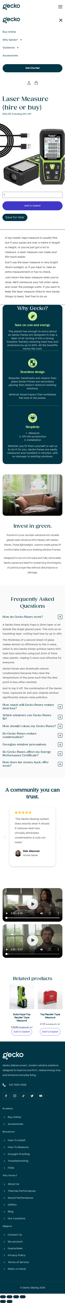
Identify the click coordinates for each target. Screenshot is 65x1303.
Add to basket (32, 205)
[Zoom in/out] (3, 1296)
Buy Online (9, 32)
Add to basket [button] (22, 1031)
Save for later (14, 217)
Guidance (9, 47)
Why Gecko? (10, 40)
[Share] (16, 1296)
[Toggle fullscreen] (9, 1296)
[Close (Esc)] (23, 1296)
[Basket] (36, 82)
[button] (5, 837)
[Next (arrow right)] (9, 1301)
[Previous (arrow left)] (3, 1301)
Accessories (10, 55)
